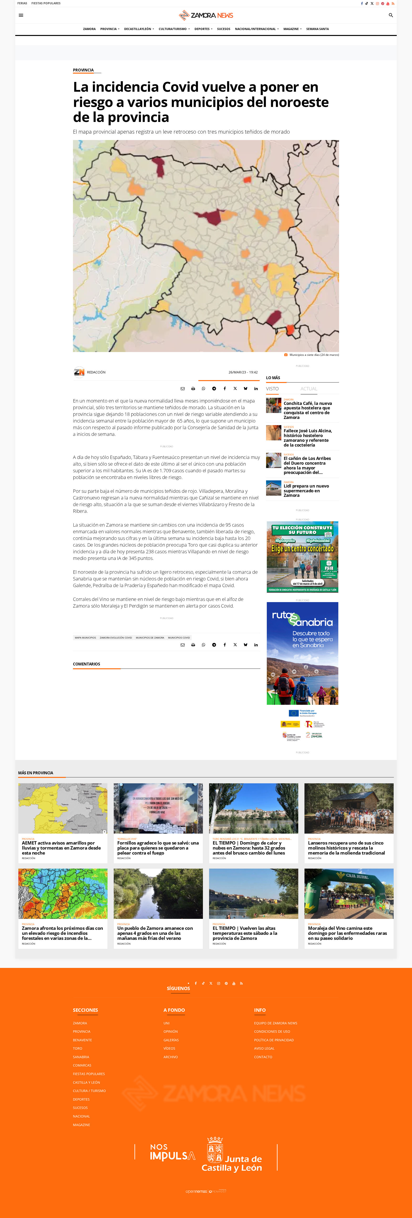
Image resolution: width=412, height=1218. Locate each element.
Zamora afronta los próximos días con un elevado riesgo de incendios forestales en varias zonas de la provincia (62, 935)
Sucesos (80, 1107)
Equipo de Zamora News (275, 1023)
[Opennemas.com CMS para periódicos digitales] (206, 1191)
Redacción (96, 372)
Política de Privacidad (274, 1040)
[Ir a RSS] (393, 3)
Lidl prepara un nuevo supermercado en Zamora (306, 490)
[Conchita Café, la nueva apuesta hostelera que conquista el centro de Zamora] (273, 405)
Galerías (171, 1040)
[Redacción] (79, 372)
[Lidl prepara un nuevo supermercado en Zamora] (273, 488)
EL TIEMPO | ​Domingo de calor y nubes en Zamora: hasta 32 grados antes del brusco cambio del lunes (249, 848)
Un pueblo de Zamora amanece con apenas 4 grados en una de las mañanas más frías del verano (155, 933)
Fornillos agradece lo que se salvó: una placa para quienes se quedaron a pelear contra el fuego (158, 848)
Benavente (82, 1040)
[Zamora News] (206, 15)
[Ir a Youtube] (387, 3)
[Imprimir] (193, 388)
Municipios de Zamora (150, 637)
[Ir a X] (372, 3)
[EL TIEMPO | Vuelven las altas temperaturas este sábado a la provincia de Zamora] (253, 894)
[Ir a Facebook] (362, 3)
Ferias (22, 3)
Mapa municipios (85, 637)
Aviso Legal (264, 1048)
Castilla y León (86, 1082)
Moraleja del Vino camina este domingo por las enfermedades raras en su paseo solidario (347, 933)
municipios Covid (179, 637)
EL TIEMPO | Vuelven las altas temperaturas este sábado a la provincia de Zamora (245, 933)
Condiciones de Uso (272, 1031)
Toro (77, 1048)
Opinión (171, 1031)
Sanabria (81, 1057)
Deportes (81, 1099)
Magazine (81, 1124)
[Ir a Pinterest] (382, 3)
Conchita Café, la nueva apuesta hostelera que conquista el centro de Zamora (308, 410)
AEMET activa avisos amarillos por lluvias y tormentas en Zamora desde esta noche (61, 848)
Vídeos (169, 1048)
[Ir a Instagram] (377, 3)
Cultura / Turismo (89, 1090)
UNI (167, 1023)
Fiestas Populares (46, 3)
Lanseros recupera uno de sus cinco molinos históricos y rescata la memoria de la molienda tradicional (346, 848)
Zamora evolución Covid (116, 637)
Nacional (81, 1116)
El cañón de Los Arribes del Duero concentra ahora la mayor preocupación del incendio (307, 467)
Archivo (171, 1057)
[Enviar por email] (182, 388)
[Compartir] (203, 388)
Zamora (80, 1023)
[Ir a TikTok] (366, 3)
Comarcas (82, 1065)
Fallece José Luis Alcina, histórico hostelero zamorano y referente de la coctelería (308, 438)
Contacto (263, 1057)
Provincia (83, 70)
